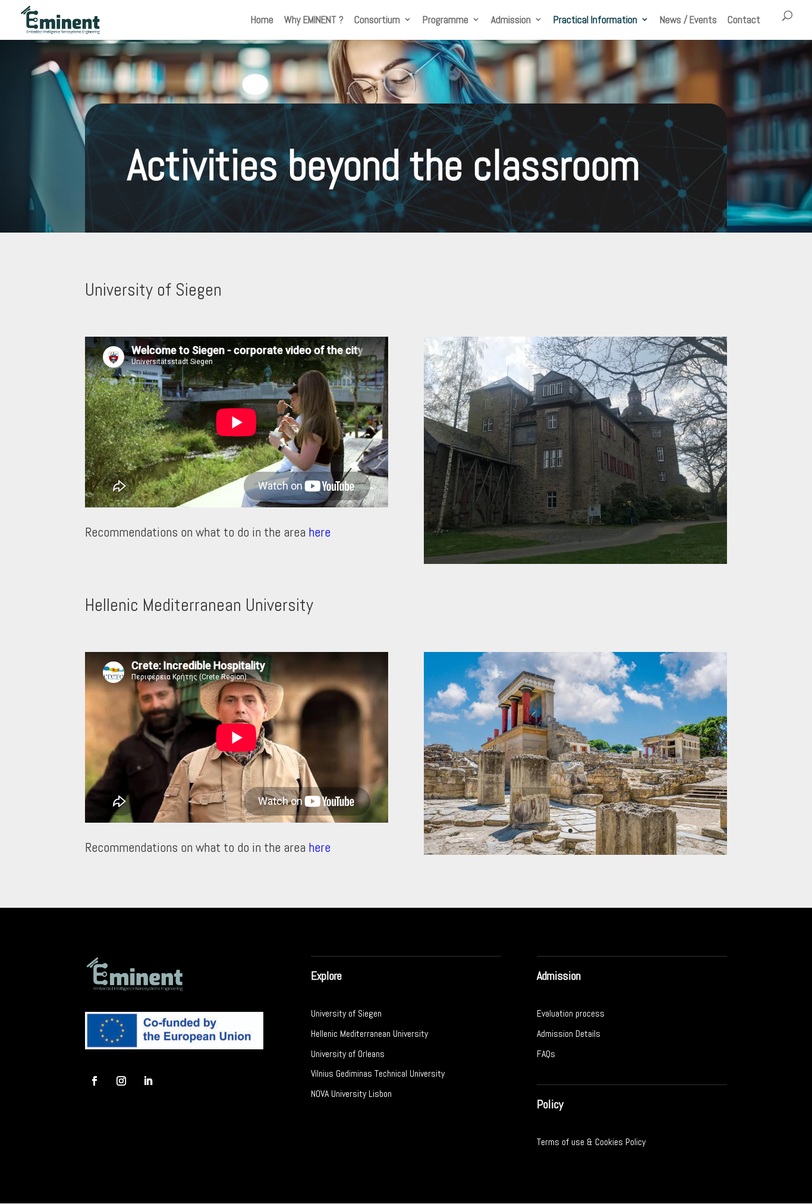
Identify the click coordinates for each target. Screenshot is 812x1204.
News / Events (688, 19)
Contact (744, 19)
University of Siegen (346, 1013)
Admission (511, 19)
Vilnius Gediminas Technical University (378, 1073)
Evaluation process (571, 1013)
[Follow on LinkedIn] (148, 1080)
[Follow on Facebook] (94, 1080)
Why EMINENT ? (314, 19)
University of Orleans (348, 1054)
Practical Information (595, 19)
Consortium (377, 19)
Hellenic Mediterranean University (369, 1033)
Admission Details (568, 1033)
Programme (445, 19)
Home (262, 19)
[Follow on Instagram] (121, 1080)
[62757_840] (575, 851)
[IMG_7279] (575, 561)
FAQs (546, 1054)
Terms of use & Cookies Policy (591, 1142)
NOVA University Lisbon (351, 1093)
